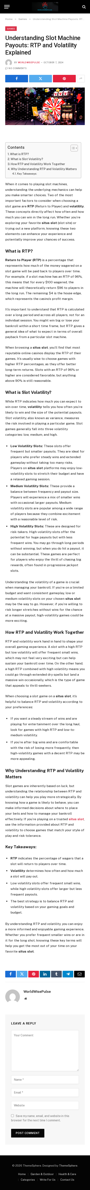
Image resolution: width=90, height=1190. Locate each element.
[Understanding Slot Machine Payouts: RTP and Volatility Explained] (45, 106)
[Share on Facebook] (16, 78)
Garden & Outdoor (42, 1174)
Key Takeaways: (27, 173)
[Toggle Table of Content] (72, 148)
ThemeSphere (68, 1165)
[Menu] (7, 6)
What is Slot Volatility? (27, 159)
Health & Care (67, 1174)
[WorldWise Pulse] (45, 6)
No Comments (18, 68)
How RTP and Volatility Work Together (38, 164)
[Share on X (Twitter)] (40, 78)
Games (11, 28)
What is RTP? (19, 154)
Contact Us (67, 1179)
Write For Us (47, 1179)
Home (22, 1174)
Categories (28, 1179)
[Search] (83, 6)
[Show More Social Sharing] (81, 78)
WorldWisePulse (29, 62)
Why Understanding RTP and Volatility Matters (44, 169)
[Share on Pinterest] (64, 78)
